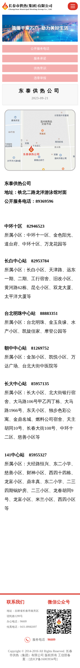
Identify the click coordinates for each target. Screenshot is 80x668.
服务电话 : (43, 639)
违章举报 (40, 78)
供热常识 (40, 68)
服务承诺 (40, 58)
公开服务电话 (40, 48)
